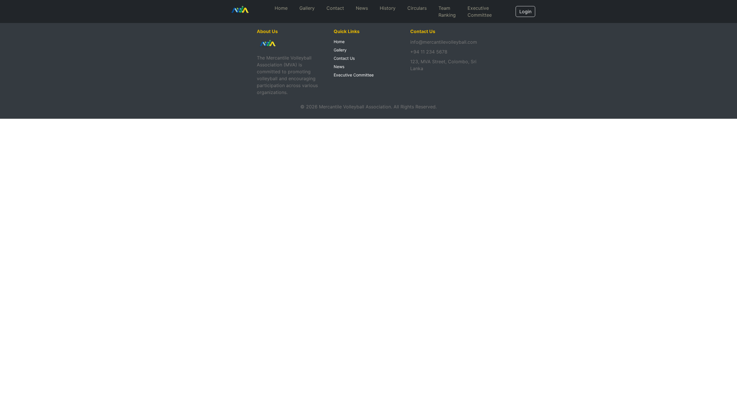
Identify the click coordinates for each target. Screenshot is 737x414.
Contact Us (344, 58)
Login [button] (525, 11)
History (388, 8)
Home (281, 8)
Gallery (307, 8)
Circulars (417, 8)
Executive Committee (480, 11)
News (362, 8)
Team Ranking (447, 11)
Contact (335, 8)
